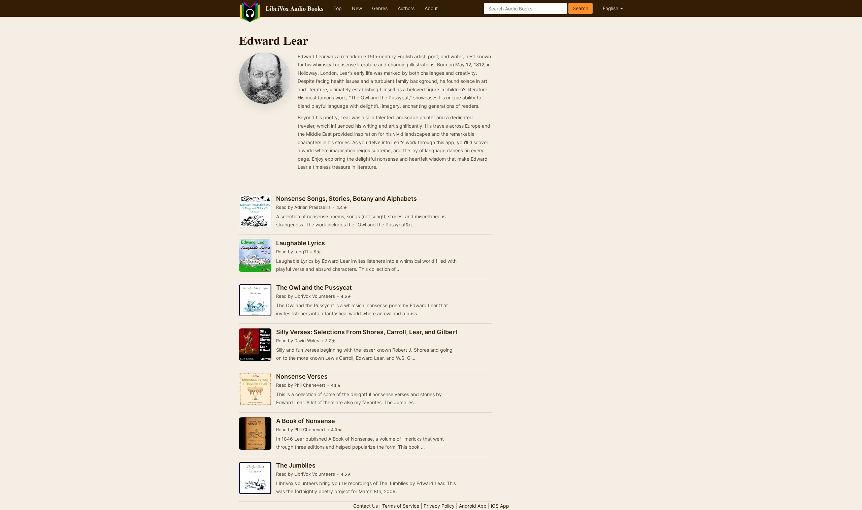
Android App (473, 506)
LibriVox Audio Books (294, 8)
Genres (380, 8)
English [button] (611, 8)
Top (337, 8)
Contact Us (365, 506)
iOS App (500, 506)
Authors (406, 8)
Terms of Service (400, 506)
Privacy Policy (439, 506)
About (431, 8)
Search (580, 8)
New (357, 8)
